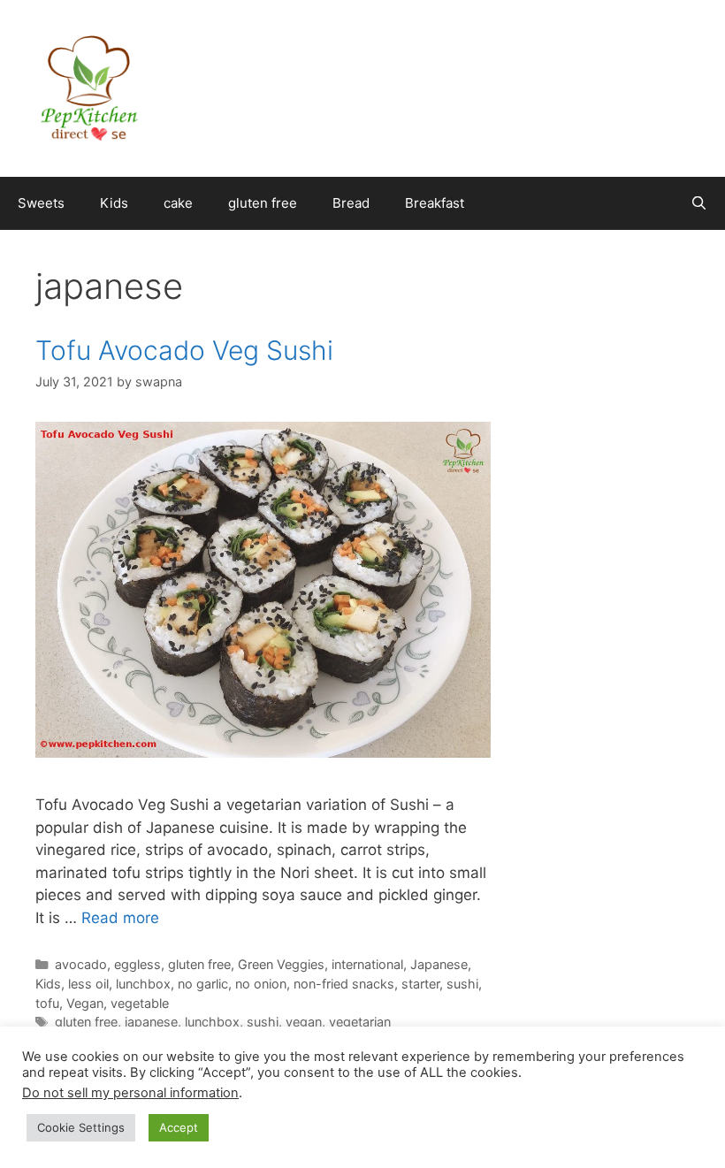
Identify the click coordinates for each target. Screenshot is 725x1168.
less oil (88, 983)
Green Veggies (281, 964)
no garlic (203, 983)
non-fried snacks (344, 983)
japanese (151, 1021)
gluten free (262, 203)
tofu (47, 1003)
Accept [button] (178, 1127)
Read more (120, 918)
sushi (462, 983)
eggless (137, 964)
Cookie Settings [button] (81, 1127)
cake (178, 203)
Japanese (439, 964)
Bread (351, 203)
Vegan (84, 1003)
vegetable (140, 1003)
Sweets (41, 203)
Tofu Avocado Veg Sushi (184, 350)
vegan (304, 1021)
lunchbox (143, 983)
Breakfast (434, 203)
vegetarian (360, 1021)
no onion (260, 983)
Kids (114, 203)
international (367, 964)
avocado (81, 964)
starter (420, 983)
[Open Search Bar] (699, 203)
